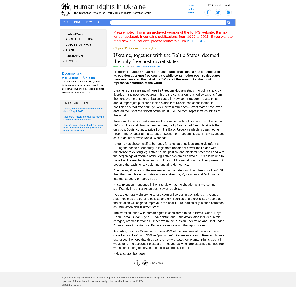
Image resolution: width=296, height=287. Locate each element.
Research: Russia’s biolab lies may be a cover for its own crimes (83, 118)
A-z (99, 22)
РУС (89, 22)
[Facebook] (137, 263)
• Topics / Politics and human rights (134, 48)
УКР (66, 22)
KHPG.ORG (196, 41)
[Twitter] (145, 263)
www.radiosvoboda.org (148, 66)
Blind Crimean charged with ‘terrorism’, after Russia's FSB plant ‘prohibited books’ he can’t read (84, 128)
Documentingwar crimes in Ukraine (78, 75)
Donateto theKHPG (191, 9)
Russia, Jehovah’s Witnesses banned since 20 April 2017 (83, 110)
